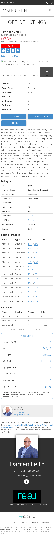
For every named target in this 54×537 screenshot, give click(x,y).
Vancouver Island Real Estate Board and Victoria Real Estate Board (27, 528)
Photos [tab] (10, 56)
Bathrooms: (7, 307)
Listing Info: (7, 181)
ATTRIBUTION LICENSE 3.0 (40, 523)
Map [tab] (16, 56)
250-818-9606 (19, 412)
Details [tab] (3, 56)
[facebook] (27, 482)
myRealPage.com (27, 517)
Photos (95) (14, 116)
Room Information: (11, 234)
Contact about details (40, 116)
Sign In (4, 3)
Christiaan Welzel (19, 523)
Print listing (14, 123)
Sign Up (13, 3)
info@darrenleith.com (21, 415)
